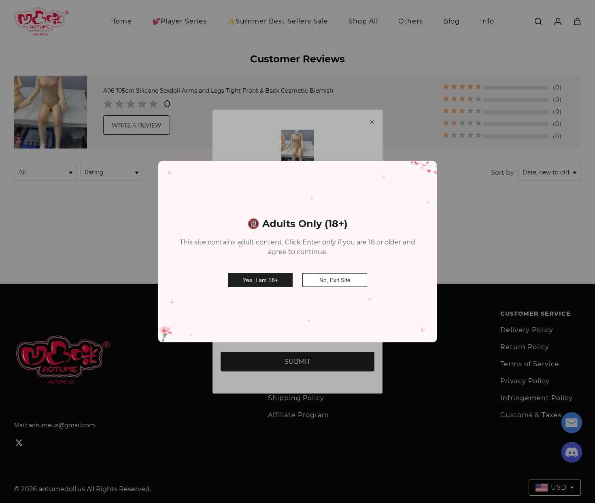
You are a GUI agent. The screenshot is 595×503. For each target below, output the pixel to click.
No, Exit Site (335, 280)
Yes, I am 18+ (260, 280)
